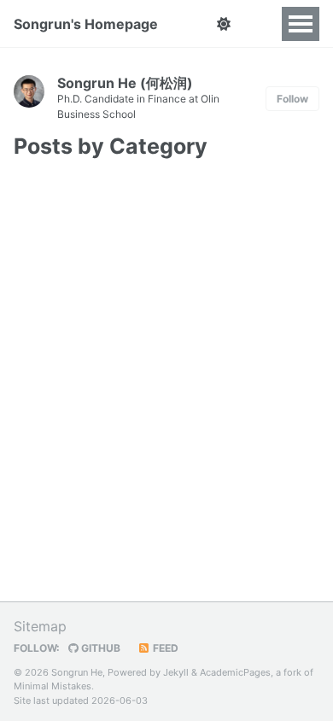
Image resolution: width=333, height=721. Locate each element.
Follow (292, 98)
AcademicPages (235, 672)
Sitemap (40, 626)
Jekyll (176, 672)
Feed (164, 648)
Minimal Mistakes (52, 686)
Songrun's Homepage (86, 23)
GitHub (99, 648)
